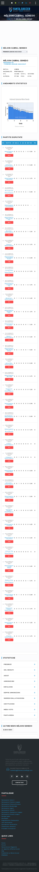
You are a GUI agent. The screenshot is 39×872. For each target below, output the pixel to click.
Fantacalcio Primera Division (11, 804)
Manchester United (9, 350)
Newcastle (9, 179)
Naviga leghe (6, 816)
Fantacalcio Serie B (8, 810)
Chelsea (8, 244)
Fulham (9, 152)
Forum (4, 845)
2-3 (9, 315)
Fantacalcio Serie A (8, 800)
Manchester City (9, 219)
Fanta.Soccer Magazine (9, 847)
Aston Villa (9, 363)
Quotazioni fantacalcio (9, 824)
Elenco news (7, 730)
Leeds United (9, 497)
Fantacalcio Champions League (12, 812)
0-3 (9, 222)
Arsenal (9, 325)
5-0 (9, 640)
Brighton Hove (9, 312)
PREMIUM (5, 855)
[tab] (21, 151)
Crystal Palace (9, 270)
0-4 (9, 288)
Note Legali (32, 863)
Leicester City (9, 285)
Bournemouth (9, 190)
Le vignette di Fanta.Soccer (11, 849)
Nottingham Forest (9, 258)
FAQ (3, 851)
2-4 (9, 500)
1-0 (9, 169)
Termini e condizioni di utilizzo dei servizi (22, 865)
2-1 (9, 275)
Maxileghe (5, 818)
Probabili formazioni (9, 829)
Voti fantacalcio (7, 822)
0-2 (9, 328)
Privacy (5, 865)
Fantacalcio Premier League (11, 802)
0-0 (9, 155)
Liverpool (9, 404)
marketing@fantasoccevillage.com (21, 770)
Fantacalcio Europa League (11, 814)
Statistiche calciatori (9, 826)
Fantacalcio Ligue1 (8, 808)
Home (9, 19)
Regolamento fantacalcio (10, 820)
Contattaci (19, 782)
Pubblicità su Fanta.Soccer (10, 853)
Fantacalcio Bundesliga (9, 806)
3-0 (9, 248)
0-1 (9, 353)
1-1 (9, 182)
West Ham (8, 231)
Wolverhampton (9, 151)
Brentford (9, 298)
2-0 (9, 235)
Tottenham (9, 165)
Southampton (10, 206)
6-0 (9, 585)
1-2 (9, 340)
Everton (9, 336)
